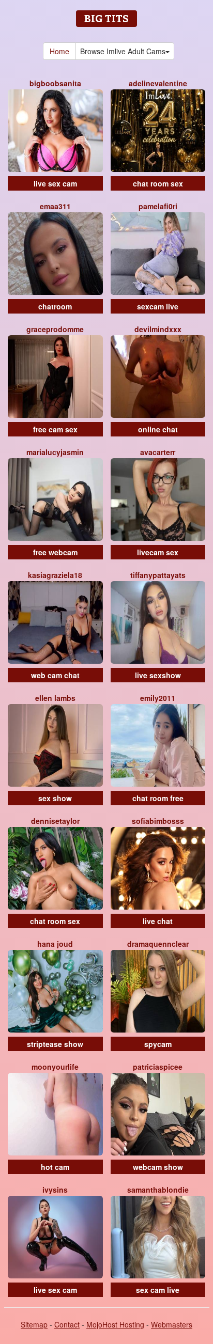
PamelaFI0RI (158, 206)
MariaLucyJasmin (55, 452)
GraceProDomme (55, 329)
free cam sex (55, 429)
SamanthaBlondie (158, 1189)
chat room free (158, 798)
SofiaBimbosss (158, 821)
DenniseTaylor (55, 821)
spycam (158, 1044)
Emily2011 (157, 698)
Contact (67, 1324)
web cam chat (55, 675)
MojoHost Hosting (115, 1324)
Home (59, 51)
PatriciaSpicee (157, 1066)
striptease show (55, 1044)
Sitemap (34, 1324)
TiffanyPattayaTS (158, 575)
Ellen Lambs (55, 698)
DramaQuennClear (158, 944)
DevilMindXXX (157, 329)
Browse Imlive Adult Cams (122, 51)
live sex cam (55, 183)
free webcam (55, 552)
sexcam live (157, 306)
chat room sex (158, 183)
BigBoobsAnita (55, 83)
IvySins (55, 1189)
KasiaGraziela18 (55, 575)
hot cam (55, 1167)
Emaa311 (55, 206)
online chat (158, 429)
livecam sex (157, 552)
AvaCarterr (157, 452)
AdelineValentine (158, 83)
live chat (158, 921)
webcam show (158, 1167)
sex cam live (157, 1290)
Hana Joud (55, 944)
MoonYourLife (55, 1066)
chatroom (55, 306)
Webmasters (171, 1324)
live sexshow (158, 675)
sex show (55, 798)
